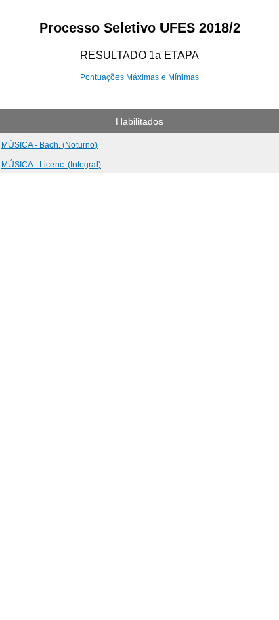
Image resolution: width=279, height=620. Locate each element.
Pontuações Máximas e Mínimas (139, 77)
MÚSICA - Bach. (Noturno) (49, 145)
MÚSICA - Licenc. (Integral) (51, 164)
